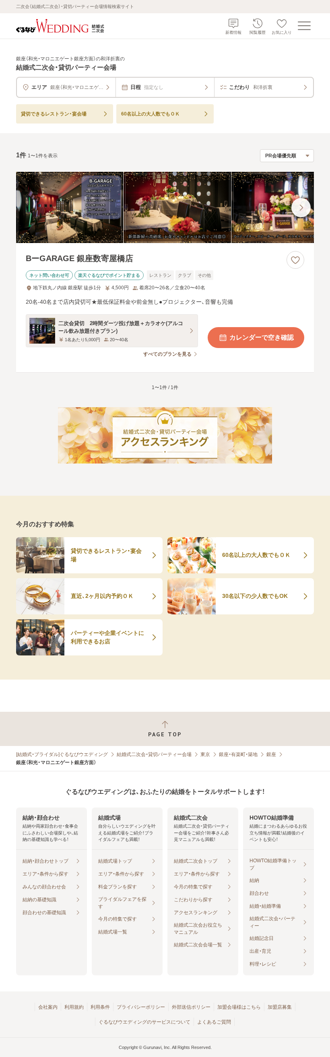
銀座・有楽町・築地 (238, 754)
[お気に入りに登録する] (295, 260)
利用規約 (74, 1007)
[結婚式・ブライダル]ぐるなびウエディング (62, 754)
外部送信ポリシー (191, 1007)
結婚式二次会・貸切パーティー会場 (154, 754)
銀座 (271, 754)
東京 (205, 754)
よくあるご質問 (214, 1022)
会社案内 (48, 1007)
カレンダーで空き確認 (261, 337)
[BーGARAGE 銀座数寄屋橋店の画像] (165, 207)
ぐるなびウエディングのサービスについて (144, 1022)
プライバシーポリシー (141, 1007)
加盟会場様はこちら (239, 1007)
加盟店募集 (280, 1007)
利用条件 (100, 1007)
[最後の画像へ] (301, 207)
